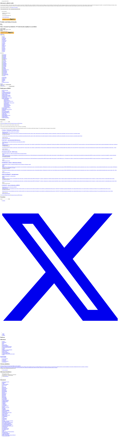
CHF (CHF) (4, 41)
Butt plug (3, 406)
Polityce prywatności (15, 7)
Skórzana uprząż (4, 114)
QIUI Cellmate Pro (5, 413)
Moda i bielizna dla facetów (6, 115)
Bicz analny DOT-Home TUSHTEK (7, 420)
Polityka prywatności (5, 352)
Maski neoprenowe (7, 100)
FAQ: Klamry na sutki (5, 428)
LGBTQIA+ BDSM (5, 384)
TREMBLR (4, 409)
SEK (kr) (3, 49)
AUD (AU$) (4, 38)
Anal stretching (4, 418)
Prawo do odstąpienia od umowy (7, 346)
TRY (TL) (3, 50)
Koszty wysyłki (4, 351)
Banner (3, 343)
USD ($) (3, 37)
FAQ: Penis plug (4, 427)
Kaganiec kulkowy (7, 106)
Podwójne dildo (4, 411)
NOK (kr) (3, 46)
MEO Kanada (4, 396)
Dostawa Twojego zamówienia (6, 347)
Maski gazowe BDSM (7, 105)
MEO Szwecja (4, 393)
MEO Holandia (4, 391)
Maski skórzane (6, 99)
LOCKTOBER (4, 398)
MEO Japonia (4, 397)
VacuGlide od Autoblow (5, 421)
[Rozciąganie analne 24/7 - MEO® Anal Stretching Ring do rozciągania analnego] (14, 153)
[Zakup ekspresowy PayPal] (7, 33)
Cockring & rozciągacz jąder (6, 92)
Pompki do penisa (4, 94)
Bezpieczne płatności (5, 345)
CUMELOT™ (4, 404)
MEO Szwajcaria (4, 388)
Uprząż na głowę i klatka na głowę (9, 102)
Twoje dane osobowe (5, 361)
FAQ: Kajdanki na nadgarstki (6, 423)
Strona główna (4, 77)
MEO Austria (4, 387)
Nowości (3, 78)
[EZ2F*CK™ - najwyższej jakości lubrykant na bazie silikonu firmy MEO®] (13, 141)
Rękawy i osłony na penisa (6, 93)
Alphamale (3, 403)
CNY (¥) (3, 42)
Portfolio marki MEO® (5, 434)
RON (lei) (3, 48)
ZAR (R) (3, 51)
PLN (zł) (3, 47)
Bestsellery (3, 79)
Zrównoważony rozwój (5, 381)
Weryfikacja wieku (5, 432)
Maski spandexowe (7, 104)
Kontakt (1, 83)
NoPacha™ (4, 402)
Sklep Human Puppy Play (6, 112)
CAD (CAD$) (4, 40)
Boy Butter (3, 408)
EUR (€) (3, 36)
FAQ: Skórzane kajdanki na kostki (7, 424)
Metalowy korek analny (5, 407)
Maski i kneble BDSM (5, 98)
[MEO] (2, 85)
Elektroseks (4, 110)
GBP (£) (3, 44)
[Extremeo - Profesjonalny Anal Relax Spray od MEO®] (10, 131)
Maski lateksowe (6, 103)
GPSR (3, 383)
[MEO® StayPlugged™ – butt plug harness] (8, 176)
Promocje (3, 80)
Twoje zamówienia (5, 358)
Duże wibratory (4, 399)
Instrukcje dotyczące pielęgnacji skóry (7, 425)
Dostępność (4, 382)
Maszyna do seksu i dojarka (6, 95)
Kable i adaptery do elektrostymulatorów (8, 431)
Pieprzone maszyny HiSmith (6, 96)
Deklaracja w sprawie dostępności (7, 349)
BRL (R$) (3, 39)
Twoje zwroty (4, 359)
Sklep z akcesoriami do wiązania (7, 97)
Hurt (3, 81)
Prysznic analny (4, 108)
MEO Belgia (4, 394)
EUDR (3, 430)
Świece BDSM (4, 419)
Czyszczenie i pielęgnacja (6, 433)
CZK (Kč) (3, 43)
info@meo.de (6, 376)
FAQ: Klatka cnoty (5, 426)
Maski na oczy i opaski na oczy (8, 101)
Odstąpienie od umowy (5, 82)
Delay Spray (4, 386)
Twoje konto (3, 356)
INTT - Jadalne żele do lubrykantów (7, 422)
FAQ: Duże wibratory (5, 429)
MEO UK (3, 392)
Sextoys (3, 91)
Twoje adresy (4, 360)
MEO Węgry (4, 395)
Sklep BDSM (4, 342)
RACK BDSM (4, 385)
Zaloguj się (2, 34)
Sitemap (3, 354)
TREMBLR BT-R (5, 401)
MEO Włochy (4, 390)
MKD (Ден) (4, 45)
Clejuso (3, 417)
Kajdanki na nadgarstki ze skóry (7, 412)
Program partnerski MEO (6, 435)
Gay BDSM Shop (4, 416)
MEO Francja (4, 389)
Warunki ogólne (4, 344)
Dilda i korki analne (5, 90)
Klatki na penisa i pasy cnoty (6, 107)
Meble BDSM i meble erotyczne (7, 109)
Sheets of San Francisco (5, 117)
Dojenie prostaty (4, 415)
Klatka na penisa (4, 414)
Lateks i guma (4, 113)
